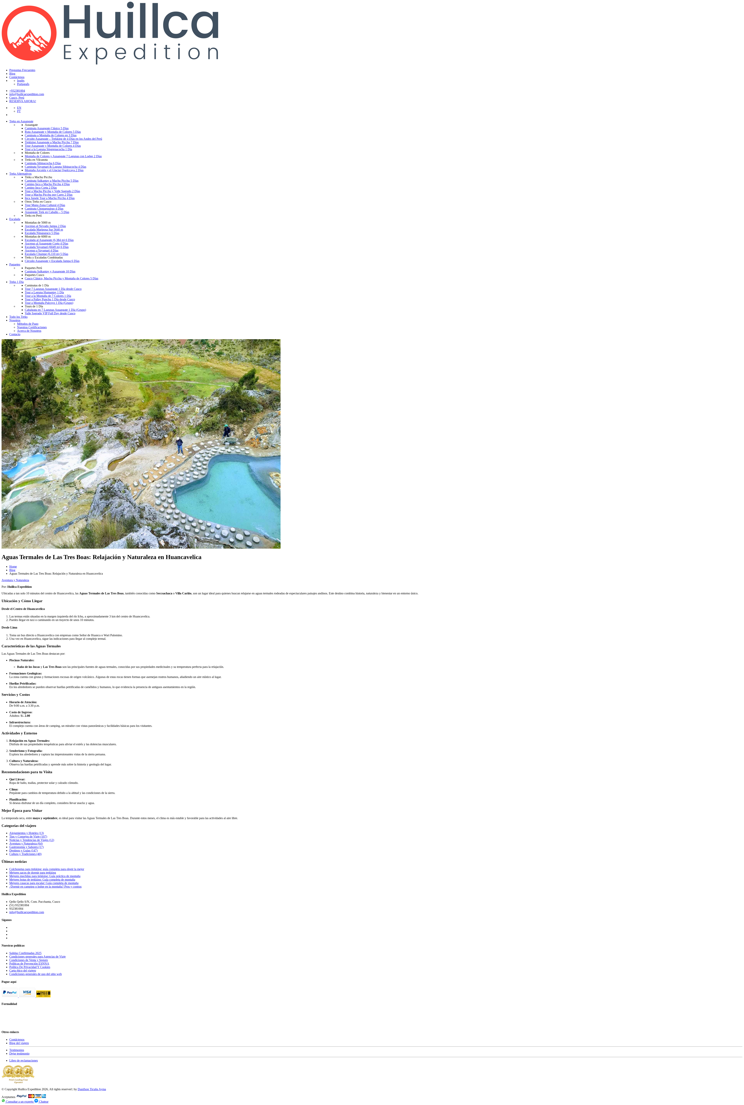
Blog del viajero (19, 1043)
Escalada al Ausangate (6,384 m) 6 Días (49, 240)
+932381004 (17, 90)
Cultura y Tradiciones (25, 854)
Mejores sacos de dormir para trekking (32, 872)
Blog (12, 73)
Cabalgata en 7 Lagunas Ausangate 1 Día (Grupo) (55, 309)
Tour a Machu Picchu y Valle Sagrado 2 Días (52, 191)
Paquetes (14, 264)
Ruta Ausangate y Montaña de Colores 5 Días (53, 131)
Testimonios (16, 1050)
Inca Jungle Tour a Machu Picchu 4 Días (50, 198)
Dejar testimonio (19, 1053)
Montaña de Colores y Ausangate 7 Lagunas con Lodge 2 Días (63, 156)
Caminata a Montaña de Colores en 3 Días (51, 135)
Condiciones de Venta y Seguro (28, 960)
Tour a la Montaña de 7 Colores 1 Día (48, 295)
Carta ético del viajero (22, 970)
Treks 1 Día (16, 282)
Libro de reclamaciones (23, 1060)
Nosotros (14, 320)
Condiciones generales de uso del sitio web (35, 974)
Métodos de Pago (27, 323)
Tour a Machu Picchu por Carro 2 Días (48, 194)
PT (19, 111)
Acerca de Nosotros (29, 330)
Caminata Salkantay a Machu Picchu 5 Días (51, 180)
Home (13, 566)
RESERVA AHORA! (22, 101)
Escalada (14, 219)
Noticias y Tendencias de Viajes (31, 840)
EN (19, 107)
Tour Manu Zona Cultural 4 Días (45, 205)
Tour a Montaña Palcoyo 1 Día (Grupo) (49, 302)
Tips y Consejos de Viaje (28, 836)
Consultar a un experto (19, 1101)
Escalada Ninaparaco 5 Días (42, 233)
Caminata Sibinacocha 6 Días (43, 163)
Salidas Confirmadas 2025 (25, 953)
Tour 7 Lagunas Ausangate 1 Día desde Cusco (53, 289)
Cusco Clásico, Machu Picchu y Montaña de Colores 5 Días (61, 278)
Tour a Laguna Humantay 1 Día (44, 292)
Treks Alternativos (20, 173)
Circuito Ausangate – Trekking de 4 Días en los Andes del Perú (63, 138)
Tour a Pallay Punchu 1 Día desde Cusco (50, 299)
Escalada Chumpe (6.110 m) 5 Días (46, 254)
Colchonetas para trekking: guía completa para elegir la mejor (46, 869)
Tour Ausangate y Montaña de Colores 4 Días (53, 145)
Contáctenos (16, 77)
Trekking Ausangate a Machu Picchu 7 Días (52, 142)
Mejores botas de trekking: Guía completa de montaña (42, 879)
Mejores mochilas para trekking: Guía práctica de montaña (44, 876)
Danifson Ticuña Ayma (92, 1089)
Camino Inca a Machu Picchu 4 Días (47, 184)
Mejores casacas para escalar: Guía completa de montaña (43, 883)
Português (23, 84)
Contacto (14, 334)
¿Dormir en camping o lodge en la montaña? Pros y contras (45, 886)
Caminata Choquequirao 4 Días (44, 208)
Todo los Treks (18, 316)
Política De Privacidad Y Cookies (29, 967)
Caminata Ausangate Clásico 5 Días (47, 128)
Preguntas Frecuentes (22, 70)
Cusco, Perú (16, 97)
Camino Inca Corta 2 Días (41, 187)
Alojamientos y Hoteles (26, 833)
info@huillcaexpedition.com (26, 94)
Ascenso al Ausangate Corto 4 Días (46, 243)
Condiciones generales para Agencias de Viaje (37, 956)
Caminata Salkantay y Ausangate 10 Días (50, 271)
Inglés (20, 80)
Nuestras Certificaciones (32, 327)
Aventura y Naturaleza (15, 580)
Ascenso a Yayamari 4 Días (41, 250)
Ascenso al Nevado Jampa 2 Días (45, 226)
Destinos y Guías (23, 850)
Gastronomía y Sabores (26, 847)
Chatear (43, 1101)
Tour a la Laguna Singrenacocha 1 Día (48, 149)
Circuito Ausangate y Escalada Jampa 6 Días (52, 261)
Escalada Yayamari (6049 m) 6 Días (47, 247)
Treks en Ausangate (21, 121)
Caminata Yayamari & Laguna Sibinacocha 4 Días (55, 166)
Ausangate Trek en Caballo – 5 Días (47, 212)
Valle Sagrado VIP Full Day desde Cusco (50, 313)
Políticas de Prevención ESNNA (29, 963)
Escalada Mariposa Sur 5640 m (44, 229)
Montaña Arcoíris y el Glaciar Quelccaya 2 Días (54, 170)
